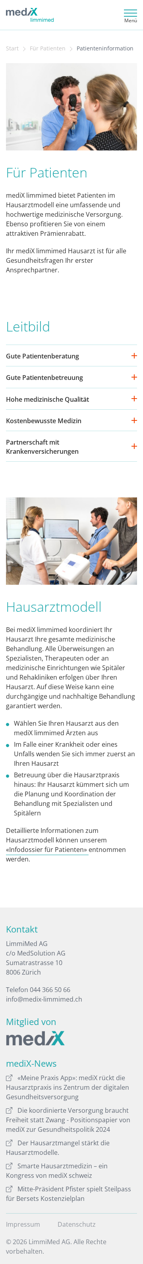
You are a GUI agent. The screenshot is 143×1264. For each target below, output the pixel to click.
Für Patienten (48, 48)
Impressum (23, 1224)
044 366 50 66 (50, 989)
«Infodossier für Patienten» (47, 849)
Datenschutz (77, 1224)
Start (12, 48)
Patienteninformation (105, 48)
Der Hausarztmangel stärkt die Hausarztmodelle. (58, 1148)
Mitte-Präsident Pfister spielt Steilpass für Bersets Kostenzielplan (68, 1194)
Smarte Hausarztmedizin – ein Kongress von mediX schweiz (57, 1171)
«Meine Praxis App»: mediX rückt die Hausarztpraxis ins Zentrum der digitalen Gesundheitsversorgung (67, 1087)
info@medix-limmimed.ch (44, 999)
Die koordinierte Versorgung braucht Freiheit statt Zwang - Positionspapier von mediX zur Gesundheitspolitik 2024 (68, 1120)
